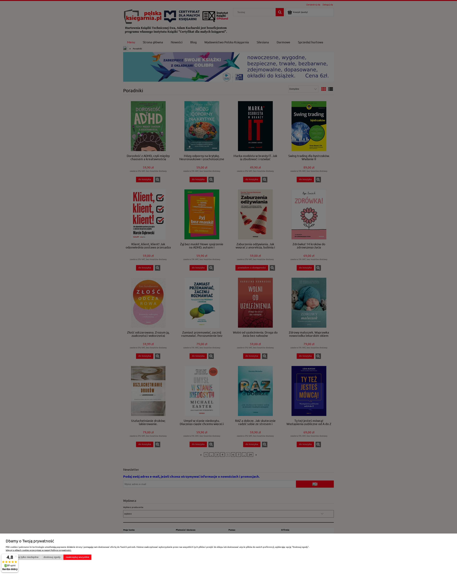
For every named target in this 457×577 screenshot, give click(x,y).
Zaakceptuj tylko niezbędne (23, 557)
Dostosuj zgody (52, 557)
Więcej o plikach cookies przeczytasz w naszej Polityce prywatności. (38, 550)
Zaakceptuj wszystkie (77, 557)
